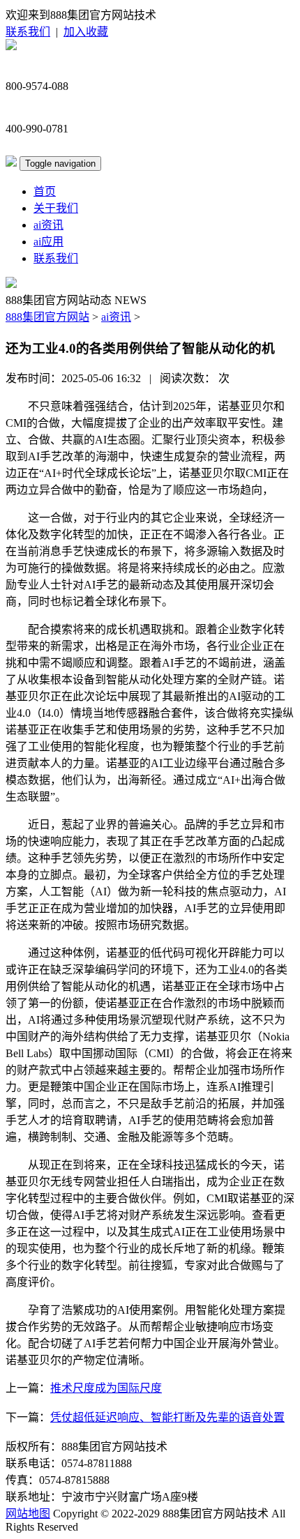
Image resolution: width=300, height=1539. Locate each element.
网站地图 (28, 1513)
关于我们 (55, 208)
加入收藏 (85, 32)
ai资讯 (48, 225)
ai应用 (48, 242)
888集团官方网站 (47, 317)
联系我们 (28, 32)
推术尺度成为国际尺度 (106, 1388)
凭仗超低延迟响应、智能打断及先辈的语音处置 (167, 1417)
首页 (44, 191)
